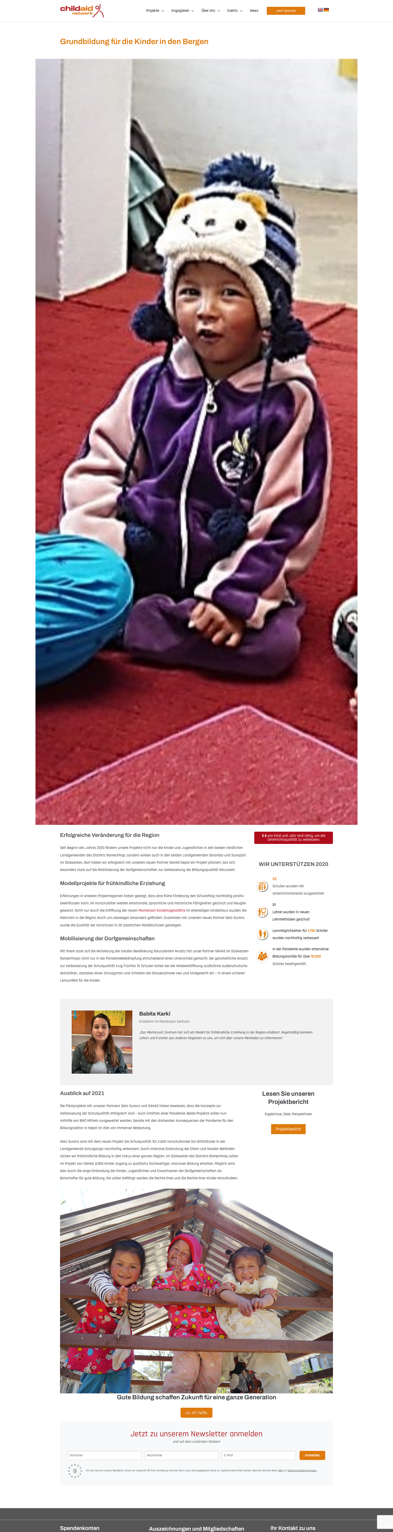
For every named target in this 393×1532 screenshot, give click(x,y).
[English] (320, 10)
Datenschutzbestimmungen (302, 1470)
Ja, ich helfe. (196, 1413)
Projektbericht (288, 1129)
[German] (326, 10)
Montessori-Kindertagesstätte (162, 910)
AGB (280, 1470)
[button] (161, 11)
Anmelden (312, 1455)
